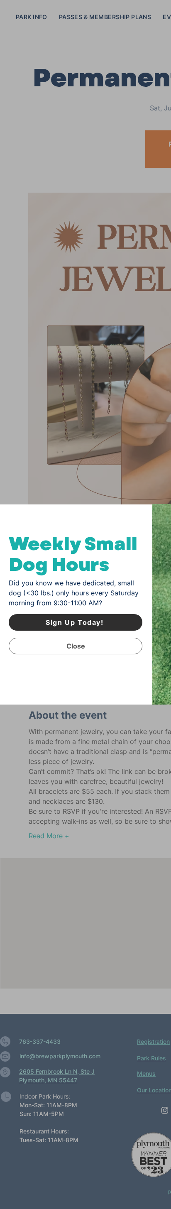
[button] (75, 646)
